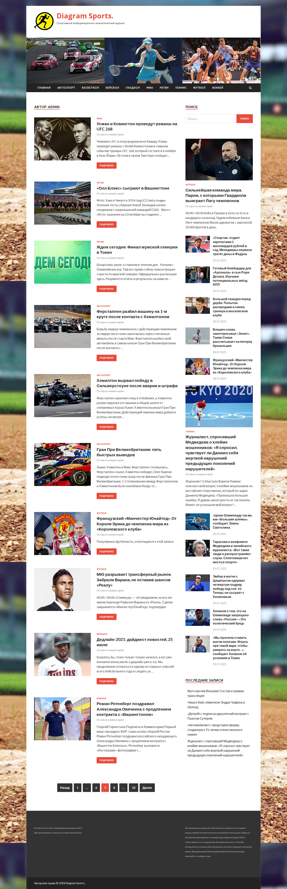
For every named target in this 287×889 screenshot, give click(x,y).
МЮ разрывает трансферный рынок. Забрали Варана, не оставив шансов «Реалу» (134, 579)
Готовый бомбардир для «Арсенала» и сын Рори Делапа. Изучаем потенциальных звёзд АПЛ (232, 276)
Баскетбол (90, 87)
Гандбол (133, 87)
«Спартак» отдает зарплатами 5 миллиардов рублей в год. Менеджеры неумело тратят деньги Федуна (232, 246)
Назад (65, 787)
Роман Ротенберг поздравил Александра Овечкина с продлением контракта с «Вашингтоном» (134, 709)
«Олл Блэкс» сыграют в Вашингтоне (133, 187)
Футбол (199, 87)
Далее (147, 787)
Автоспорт (66, 87)
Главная (44, 87)
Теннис (180, 87)
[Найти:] (219, 118)
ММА (149, 87)
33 (133, 787)
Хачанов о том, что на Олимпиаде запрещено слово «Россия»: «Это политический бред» (231, 617)
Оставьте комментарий (110, 134)
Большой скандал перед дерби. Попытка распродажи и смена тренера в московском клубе (232, 307)
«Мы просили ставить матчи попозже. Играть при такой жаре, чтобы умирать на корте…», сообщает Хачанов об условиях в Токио (230, 648)
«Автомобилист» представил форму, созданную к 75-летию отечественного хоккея (214, 729)
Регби (164, 87)
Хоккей (217, 87)
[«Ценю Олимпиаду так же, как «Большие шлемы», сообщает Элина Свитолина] (197, 529)
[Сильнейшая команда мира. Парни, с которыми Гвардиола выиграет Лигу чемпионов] (219, 181)
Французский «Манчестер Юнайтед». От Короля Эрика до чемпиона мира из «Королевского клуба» (136, 523)
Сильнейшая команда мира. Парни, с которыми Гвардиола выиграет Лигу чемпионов (215, 195)
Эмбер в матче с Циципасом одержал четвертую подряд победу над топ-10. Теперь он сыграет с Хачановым (229, 586)
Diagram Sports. (85, 16)
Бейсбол (112, 87)
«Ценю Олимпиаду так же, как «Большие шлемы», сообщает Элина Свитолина (232, 521)
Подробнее (107, 165)
